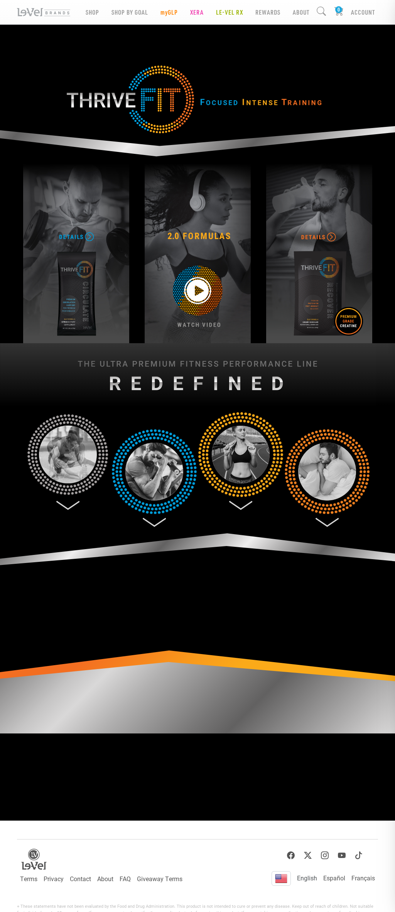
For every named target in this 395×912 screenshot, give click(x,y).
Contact (80, 879)
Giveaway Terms (159, 879)
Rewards (267, 12)
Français (363, 878)
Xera (197, 12)
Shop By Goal (129, 12)
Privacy (54, 879)
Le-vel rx (229, 12)
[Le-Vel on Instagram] (325, 855)
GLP (169, 12)
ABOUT (301, 12)
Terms (28, 879)
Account (363, 12)
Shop (92, 12)
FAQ (125, 879)
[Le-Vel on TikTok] (359, 855)
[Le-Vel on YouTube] (342, 855)
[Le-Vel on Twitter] (308, 855)
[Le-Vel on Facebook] (291, 855)
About (105, 879)
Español (334, 878)
